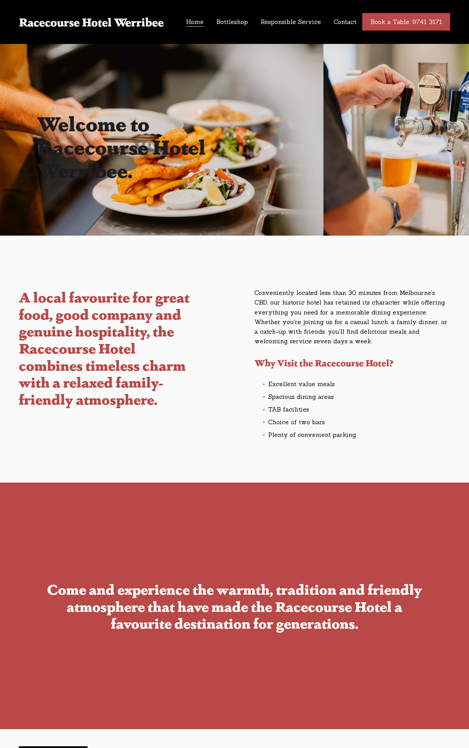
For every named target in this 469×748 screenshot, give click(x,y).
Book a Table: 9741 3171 (406, 22)
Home (195, 22)
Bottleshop (232, 22)
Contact (345, 22)
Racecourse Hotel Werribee (91, 22)
